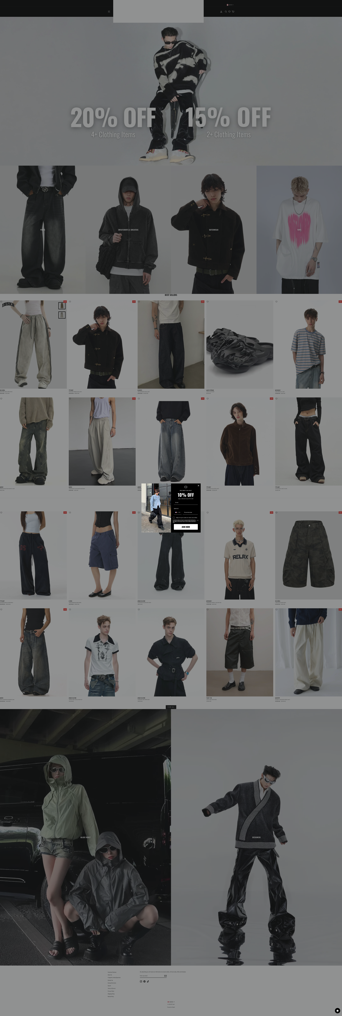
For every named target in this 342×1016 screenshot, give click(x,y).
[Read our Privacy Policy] (198, 520)
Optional (176, 508)
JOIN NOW (186, 526)
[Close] (198, 485)
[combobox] (178, 512)
